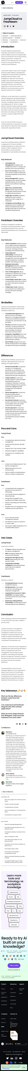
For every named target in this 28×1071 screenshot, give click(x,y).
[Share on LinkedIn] (7, 26)
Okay (24, 1067)
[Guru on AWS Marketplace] (14, 1035)
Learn (11, 989)
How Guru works (3, 993)
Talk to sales (19, 2)
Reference (8, 976)
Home (2, 976)
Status (20, 993)
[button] (25, 2)
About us (3, 1022)
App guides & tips (16, 976)
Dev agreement (16, 1051)
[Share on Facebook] (13, 26)
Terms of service (7, 1051)
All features (4, 1001)
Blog (11, 1007)
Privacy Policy (6, 1068)
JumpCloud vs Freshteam (8, 977)
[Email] (5, 26)
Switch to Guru (4, 1031)
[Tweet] (10, 26)
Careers (3, 1018)
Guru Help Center (21, 989)
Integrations (4, 997)
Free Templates (4, 1035)
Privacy (23, 1051)
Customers (13, 992)
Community (13, 1004)
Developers (13, 1000)
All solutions (4, 1004)
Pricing (2, 989)
